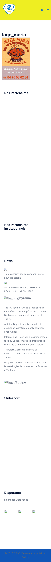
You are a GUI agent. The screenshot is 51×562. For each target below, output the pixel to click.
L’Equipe (19, 382)
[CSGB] (9, 10)
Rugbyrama (22, 298)
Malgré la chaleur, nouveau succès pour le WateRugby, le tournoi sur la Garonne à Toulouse (25, 366)
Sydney (25, 557)
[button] (42, 10)
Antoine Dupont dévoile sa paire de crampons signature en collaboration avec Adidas (24, 328)
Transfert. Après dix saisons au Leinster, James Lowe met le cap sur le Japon (25, 353)
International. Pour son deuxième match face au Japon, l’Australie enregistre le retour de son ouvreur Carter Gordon (25, 341)
